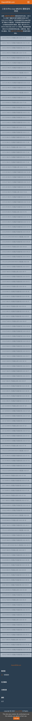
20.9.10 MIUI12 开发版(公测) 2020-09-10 (14, 286)
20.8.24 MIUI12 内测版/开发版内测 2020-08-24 (16, 336)
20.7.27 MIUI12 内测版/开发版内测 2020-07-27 (16, 421)
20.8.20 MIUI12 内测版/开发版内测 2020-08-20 (16, 341)
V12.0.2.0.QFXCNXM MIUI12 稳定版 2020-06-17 (16, 530)
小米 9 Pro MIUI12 (9, 16)
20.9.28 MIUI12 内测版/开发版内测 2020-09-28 (16, 242)
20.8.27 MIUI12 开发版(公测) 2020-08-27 (14, 321)
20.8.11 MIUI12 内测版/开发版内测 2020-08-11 (15, 371)
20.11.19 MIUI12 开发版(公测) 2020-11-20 (14, 102)
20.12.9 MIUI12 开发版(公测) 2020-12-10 (14, 38)
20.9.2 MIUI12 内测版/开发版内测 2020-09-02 (15, 311)
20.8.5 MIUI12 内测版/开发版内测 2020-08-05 (15, 391)
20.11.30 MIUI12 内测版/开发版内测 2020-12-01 (16, 63)
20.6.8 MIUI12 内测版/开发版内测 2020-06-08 (15, 565)
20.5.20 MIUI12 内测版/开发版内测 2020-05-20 (16, 605)
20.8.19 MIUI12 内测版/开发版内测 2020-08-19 (16, 346)
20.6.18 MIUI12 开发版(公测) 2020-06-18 (14, 520)
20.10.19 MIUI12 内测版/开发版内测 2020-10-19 (16, 207)
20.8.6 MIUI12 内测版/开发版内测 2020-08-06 (15, 386)
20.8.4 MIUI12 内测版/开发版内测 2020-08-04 (15, 396)
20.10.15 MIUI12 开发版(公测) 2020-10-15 (14, 212)
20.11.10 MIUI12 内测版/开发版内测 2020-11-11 (15, 132)
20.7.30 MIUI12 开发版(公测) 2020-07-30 (14, 406)
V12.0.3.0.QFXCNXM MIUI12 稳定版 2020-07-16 (16, 450)
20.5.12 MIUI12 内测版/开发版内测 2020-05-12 (16, 630)
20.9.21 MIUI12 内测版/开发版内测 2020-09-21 (16, 266)
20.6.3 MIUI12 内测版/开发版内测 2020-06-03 (15, 575)
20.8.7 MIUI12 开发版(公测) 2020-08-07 (14, 381)
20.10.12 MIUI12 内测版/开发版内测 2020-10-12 (16, 227)
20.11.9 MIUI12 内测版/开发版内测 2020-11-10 (15, 137)
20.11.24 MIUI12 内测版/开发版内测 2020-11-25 (16, 82)
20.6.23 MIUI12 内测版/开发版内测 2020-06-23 (16, 510)
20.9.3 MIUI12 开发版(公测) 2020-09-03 (14, 306)
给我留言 (6, 675)
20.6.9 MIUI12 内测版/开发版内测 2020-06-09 (15, 560)
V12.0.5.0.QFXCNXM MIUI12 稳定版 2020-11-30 (16, 72)
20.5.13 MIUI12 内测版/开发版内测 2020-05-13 (16, 625)
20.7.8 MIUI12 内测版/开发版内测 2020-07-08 (15, 480)
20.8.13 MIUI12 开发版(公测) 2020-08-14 (14, 361)
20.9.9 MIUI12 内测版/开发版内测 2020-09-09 (15, 291)
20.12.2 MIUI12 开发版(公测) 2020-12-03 (14, 53)
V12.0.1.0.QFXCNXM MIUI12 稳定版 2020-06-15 (16, 545)
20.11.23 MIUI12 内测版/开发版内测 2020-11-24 (16, 87)
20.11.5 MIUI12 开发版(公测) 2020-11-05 (14, 147)
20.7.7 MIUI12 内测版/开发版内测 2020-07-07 (15, 485)
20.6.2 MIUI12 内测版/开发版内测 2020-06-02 (15, 580)
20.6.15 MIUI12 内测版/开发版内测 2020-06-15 (15, 540)
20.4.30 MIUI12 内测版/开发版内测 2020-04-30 (16, 649)
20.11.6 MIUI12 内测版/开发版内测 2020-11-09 (15, 142)
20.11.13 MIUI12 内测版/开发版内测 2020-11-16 (16, 122)
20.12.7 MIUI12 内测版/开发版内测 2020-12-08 (16, 43)
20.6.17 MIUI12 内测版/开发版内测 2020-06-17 (15, 525)
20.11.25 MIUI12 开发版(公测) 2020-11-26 (14, 77)
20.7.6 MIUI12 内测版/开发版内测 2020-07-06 (15, 490)
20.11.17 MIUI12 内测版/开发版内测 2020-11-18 (15, 112)
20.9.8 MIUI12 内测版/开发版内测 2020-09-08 (15, 296)
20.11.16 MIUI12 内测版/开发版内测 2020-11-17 (15, 117)
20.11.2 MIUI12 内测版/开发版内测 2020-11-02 (15, 162)
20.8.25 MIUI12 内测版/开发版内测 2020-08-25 (16, 331)
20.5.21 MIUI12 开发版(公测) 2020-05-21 (14, 600)
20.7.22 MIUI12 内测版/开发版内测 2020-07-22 (16, 431)
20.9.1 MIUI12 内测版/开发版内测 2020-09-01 (15, 316)
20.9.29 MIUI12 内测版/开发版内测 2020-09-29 (16, 232)
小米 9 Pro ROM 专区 (17, 31)
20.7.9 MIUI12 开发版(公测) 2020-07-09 (14, 475)
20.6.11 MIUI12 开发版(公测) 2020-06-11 (14, 550)
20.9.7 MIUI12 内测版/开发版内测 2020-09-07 (15, 301)
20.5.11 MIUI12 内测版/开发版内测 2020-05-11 (15, 634)
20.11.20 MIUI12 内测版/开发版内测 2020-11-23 (16, 97)
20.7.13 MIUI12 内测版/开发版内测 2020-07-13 (16, 465)
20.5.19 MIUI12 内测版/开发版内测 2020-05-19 (16, 610)
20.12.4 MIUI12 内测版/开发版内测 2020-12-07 (16, 48)
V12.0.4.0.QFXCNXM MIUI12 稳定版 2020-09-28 (16, 237)
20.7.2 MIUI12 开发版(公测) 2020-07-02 (14, 495)
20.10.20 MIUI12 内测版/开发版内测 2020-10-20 (16, 202)
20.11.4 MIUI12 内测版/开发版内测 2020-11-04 (15, 152)
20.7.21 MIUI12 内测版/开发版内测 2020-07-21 (15, 436)
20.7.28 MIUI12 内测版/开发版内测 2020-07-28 (16, 416)
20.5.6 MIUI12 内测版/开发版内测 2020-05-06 (15, 644)
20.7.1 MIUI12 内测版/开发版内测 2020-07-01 (15, 500)
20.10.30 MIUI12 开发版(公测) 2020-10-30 (14, 167)
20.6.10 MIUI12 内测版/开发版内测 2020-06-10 (15, 555)
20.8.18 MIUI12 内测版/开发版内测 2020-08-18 (16, 351)
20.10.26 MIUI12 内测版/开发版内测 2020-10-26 (16, 187)
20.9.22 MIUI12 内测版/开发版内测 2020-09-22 (16, 256)
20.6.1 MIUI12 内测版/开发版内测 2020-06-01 (15, 585)
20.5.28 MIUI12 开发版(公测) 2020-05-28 (14, 590)
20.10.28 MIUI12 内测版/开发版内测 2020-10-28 (16, 177)
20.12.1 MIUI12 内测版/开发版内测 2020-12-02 (15, 57)
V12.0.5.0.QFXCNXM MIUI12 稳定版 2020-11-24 (16, 92)
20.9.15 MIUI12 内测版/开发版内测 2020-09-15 (16, 281)
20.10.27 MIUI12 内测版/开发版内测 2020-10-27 (16, 182)
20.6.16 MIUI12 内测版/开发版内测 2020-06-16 (15, 535)
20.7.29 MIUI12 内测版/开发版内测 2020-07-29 (16, 411)
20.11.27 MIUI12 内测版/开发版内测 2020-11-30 (16, 67)
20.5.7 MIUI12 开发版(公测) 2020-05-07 (14, 639)
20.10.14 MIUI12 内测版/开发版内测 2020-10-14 (16, 217)
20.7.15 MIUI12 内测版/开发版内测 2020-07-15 (15, 455)
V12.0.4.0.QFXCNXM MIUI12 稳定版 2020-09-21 (16, 261)
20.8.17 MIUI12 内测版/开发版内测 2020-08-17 (16, 356)
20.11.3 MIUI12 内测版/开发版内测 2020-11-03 (15, 157)
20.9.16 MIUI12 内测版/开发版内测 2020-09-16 (16, 276)
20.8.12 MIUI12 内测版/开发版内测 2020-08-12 (16, 366)
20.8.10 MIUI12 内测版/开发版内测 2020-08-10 (16, 376)
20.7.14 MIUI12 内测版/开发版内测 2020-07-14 (16, 460)
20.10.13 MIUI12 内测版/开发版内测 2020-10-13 (16, 222)
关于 (2, 701)
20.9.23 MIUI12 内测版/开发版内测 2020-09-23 (16, 252)
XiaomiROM (18, 711)
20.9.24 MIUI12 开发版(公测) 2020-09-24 (14, 247)
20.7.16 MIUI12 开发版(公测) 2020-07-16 (14, 445)
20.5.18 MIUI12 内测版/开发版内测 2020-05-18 (16, 615)
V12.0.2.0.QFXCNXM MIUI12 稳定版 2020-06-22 (16, 515)
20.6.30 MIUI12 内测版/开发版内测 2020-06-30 (16, 505)
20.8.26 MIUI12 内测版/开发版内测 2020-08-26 (16, 326)
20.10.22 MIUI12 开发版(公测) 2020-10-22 (14, 192)
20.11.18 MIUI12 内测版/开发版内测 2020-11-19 (15, 107)
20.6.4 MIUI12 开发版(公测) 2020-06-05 (14, 570)
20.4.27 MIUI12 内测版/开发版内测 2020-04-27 (16, 654)
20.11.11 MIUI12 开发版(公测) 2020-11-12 (14, 127)
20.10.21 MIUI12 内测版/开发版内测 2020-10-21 (16, 197)
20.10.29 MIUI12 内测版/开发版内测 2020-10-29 (16, 172)
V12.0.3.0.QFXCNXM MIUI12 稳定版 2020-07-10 (16, 470)
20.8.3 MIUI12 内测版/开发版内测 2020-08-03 (15, 401)
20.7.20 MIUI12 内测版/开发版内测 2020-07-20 (16, 441)
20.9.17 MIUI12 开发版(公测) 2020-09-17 (14, 271)
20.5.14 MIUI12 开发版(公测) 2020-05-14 (14, 620)
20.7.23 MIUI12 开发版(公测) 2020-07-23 (14, 426)
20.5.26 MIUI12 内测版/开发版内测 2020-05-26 (16, 595)
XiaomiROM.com (8, 2)
